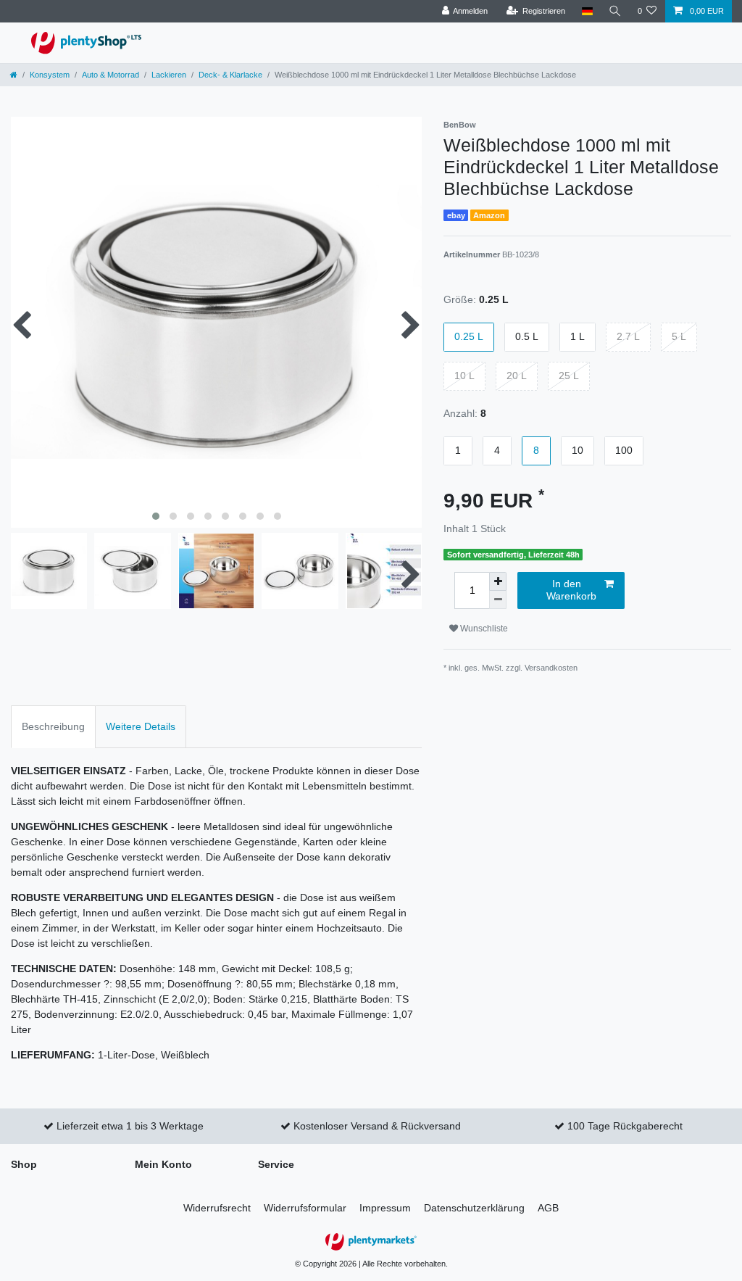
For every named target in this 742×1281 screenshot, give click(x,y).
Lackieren (168, 74)
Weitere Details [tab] (140, 726)
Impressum (385, 1208)
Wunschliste (483, 628)
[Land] (586, 11)
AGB (548, 1208)
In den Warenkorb (571, 590)
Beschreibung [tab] (53, 726)
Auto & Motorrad (110, 74)
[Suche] (615, 11)
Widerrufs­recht (217, 1208)
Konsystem (50, 74)
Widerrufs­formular (305, 1208)
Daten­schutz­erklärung (474, 1208)
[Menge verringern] (498, 600)
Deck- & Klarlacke (230, 74)
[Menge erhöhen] (498, 581)
